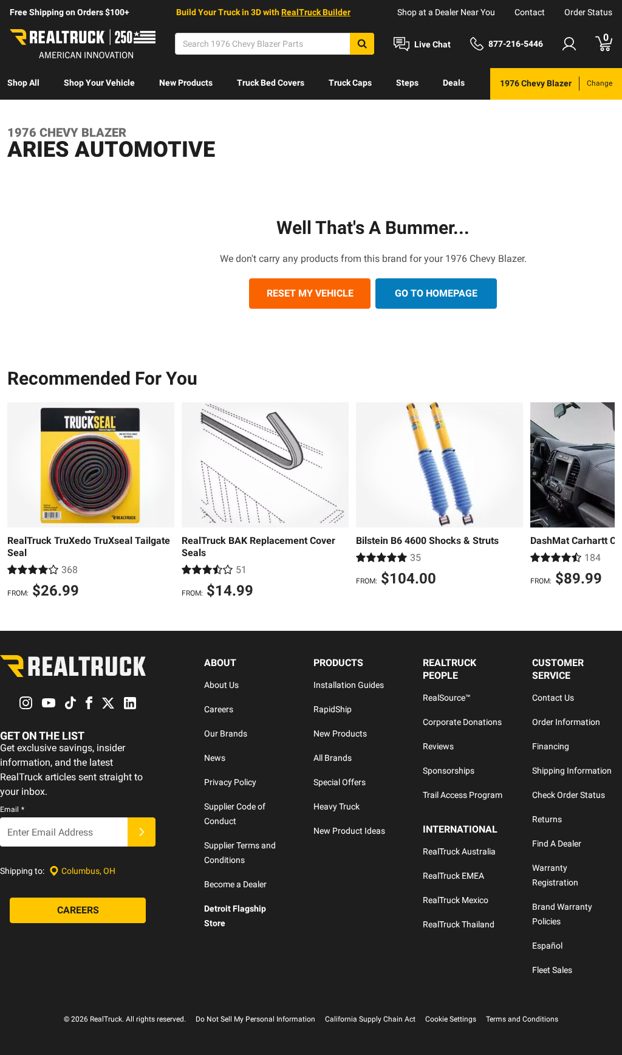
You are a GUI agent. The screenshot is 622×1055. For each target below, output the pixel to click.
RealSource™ (447, 698)
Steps (407, 83)
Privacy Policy (230, 782)
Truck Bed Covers (270, 83)
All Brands (332, 758)
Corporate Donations (462, 722)
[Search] (362, 44)
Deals (454, 83)
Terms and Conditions (522, 1019)
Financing (550, 746)
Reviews (438, 746)
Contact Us (553, 698)
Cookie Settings (450, 1019)
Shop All (23, 83)
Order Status (588, 12)
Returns (547, 819)
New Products (186, 83)
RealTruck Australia (459, 851)
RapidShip (332, 709)
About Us (221, 685)
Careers (218, 709)
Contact (529, 12)
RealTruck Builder (315, 12)
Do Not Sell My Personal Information (255, 1019)
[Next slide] (602, 502)
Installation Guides (348, 685)
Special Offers (339, 782)
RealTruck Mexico (455, 900)
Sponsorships (448, 770)
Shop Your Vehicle (99, 83)
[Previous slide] (19, 502)
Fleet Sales (552, 970)
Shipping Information (572, 770)
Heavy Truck (336, 806)
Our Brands (225, 733)
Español (547, 945)
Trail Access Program (462, 795)
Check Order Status (568, 795)
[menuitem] (23, 84)
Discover (24, 114)
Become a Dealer (235, 884)
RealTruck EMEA (453, 876)
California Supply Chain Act (370, 1019)
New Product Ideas (349, 831)
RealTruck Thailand (458, 924)
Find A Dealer (556, 843)
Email (12, 809)
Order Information (566, 722)
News (214, 758)
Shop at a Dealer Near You (446, 12)
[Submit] (142, 832)
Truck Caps (350, 83)
